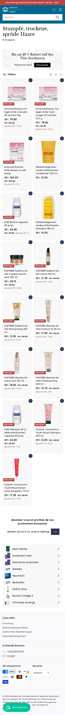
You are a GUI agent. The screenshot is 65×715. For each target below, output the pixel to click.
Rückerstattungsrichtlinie (15, 627)
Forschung (8, 623)
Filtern (11, 74)
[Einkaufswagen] (53, 9)
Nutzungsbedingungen (14, 636)
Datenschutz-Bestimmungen (17, 631)
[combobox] (32, 17)
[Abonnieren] (55, 532)
